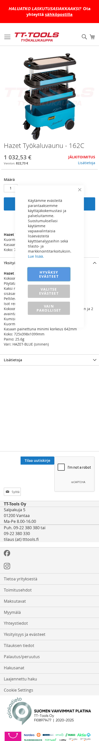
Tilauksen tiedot (19, 645)
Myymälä (12, 612)
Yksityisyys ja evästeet (24, 634)
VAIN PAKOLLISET (49, 307)
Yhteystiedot (16, 623)
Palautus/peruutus (22, 656)
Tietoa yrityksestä (20, 579)
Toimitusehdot (18, 590)
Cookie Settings (18, 690)
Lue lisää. (36, 256)
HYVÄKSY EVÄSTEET (49, 274)
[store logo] (37, 37)
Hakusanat (14, 668)
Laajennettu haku (20, 679)
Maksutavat (15, 601)
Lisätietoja (86, 162)
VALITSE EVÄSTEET (49, 291)
